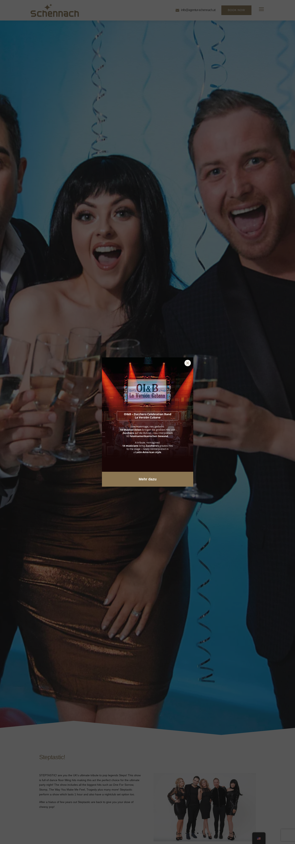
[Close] (187, 363)
